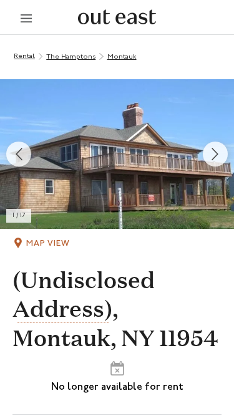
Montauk (122, 57)
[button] (117, 154)
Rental (24, 56)
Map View (48, 243)
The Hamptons (70, 57)
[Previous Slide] (18, 154)
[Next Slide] (215, 154)
